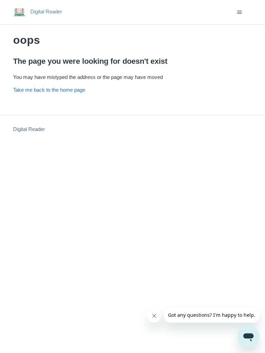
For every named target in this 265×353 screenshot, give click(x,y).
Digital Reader (29, 129)
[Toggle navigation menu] (239, 12)
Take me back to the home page (49, 90)
